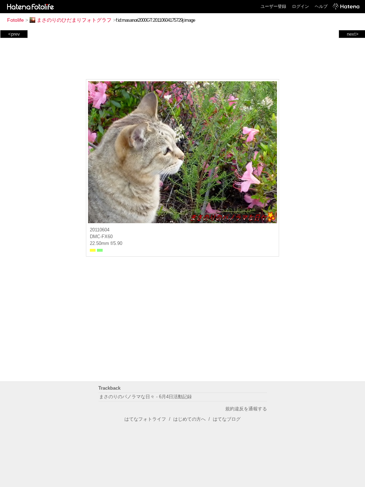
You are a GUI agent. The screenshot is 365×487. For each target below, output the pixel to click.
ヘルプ (321, 6)
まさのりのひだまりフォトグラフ (74, 20)
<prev (14, 34)
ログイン (300, 6)
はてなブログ (227, 419)
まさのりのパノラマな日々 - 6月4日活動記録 (145, 396)
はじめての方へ (189, 419)
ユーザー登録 (273, 6)
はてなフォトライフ (145, 419)
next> (353, 34)
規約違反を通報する (246, 408)
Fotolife (15, 20)
